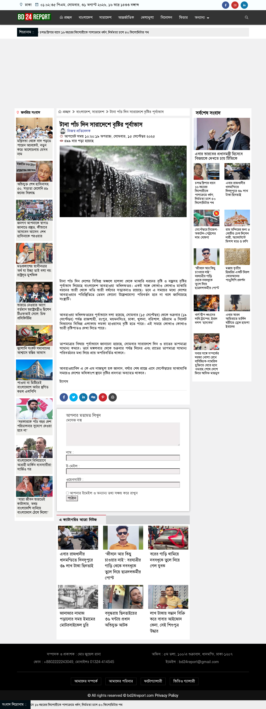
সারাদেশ (105, 17)
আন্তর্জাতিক (126, 17)
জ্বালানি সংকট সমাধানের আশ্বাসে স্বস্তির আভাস (33, 350)
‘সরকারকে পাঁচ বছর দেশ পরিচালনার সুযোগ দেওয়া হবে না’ (34, 425)
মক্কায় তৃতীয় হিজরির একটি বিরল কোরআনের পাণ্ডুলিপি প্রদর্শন (237, 274)
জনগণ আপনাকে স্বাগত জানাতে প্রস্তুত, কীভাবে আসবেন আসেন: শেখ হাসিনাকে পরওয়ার (32, 229)
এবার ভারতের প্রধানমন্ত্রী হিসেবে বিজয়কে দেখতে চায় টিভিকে (219, 156)
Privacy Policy (166, 695)
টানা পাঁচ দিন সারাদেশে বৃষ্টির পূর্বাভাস (137, 112)
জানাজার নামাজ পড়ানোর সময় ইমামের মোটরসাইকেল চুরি (77, 619)
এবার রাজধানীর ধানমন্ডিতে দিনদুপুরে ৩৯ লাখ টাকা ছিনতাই (76, 560)
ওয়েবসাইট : (74, 480)
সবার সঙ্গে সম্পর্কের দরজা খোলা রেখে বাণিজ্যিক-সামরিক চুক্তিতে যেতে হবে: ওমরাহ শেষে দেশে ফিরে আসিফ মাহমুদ (207, 363)
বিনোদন (166, 17)
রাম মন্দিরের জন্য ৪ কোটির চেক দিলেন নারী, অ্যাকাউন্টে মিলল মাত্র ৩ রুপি (238, 235)
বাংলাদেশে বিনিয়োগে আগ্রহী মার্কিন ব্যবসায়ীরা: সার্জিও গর (34, 464)
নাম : (70, 452)
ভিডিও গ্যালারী (184, 681)
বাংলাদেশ (85, 17)
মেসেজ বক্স (74, 420)
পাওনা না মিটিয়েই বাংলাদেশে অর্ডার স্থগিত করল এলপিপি (32, 387)
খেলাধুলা (147, 17)
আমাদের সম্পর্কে (86, 681)
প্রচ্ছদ (67, 17)
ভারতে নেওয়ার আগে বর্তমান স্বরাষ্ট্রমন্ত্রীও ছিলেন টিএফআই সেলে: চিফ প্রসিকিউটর (34, 311)
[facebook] (226, 5)
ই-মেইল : (73, 466)
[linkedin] (245, 5)
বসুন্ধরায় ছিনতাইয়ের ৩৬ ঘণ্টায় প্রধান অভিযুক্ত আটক (121, 619)
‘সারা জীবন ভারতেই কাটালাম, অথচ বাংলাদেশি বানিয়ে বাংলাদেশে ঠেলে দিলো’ (33, 506)
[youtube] (236, 5)
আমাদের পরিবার (121, 681)
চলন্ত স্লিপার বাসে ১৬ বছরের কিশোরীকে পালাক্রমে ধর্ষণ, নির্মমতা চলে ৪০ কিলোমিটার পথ (59, 32)
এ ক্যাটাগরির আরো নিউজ (78, 520)
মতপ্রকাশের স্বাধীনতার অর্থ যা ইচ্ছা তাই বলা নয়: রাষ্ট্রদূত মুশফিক (34, 270)
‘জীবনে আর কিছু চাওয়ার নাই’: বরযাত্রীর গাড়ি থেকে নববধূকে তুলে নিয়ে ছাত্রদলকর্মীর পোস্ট (123, 566)
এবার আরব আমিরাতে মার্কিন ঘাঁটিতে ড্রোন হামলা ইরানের (237, 321)
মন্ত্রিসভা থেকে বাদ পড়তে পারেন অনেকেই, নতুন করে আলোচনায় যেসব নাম (34, 147)
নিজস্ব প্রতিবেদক (78, 131)
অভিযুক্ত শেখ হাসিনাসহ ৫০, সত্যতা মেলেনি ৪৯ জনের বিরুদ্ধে (33, 188)
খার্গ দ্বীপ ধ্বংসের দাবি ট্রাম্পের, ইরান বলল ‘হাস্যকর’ (206, 319)
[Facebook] (64, 397)
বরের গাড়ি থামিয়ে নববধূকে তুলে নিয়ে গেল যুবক (165, 560)
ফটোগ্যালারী (153, 681)
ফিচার (183, 17)
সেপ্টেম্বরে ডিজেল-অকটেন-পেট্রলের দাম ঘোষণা (206, 233)
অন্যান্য (200, 17)
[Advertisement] (133, 74)
